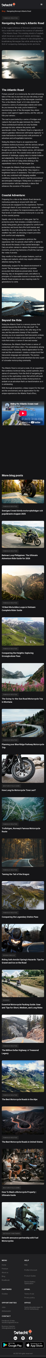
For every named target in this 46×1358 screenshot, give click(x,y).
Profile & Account (30, 1270)
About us (5, 1272)
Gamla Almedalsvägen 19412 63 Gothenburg (33, 1308)
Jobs (3, 1307)
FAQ (25, 1265)
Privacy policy (29, 1298)
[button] (41, 4)
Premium (5, 1269)
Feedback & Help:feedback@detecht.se (10, 1321)
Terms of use (29, 1294)
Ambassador (6, 1311)
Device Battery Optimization (29, 1282)
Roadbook (6, 1280)
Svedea (5, 1294)
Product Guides (30, 1276)
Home (4, 1265)
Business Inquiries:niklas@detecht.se (8, 1327)
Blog (3, 11)
